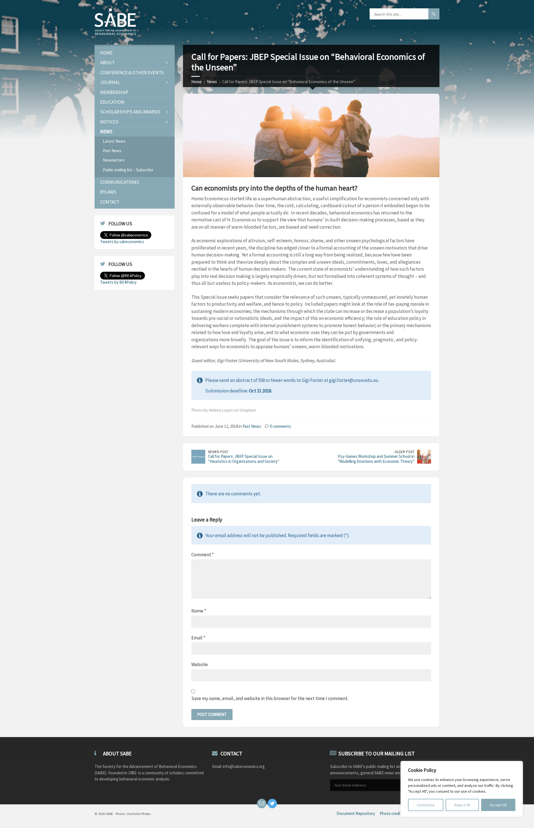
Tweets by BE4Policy (118, 282)
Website (199, 664)
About (107, 63)
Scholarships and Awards (130, 112)
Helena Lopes (221, 410)
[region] (461, 789)
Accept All (498, 804)
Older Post (404, 451)
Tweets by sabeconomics (122, 241)
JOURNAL (110, 82)
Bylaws (108, 192)
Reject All (462, 804)
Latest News (114, 141)
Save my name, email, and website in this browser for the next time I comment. (269, 698)
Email (198, 638)
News (212, 81)
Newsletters (114, 160)
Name (198, 611)
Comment (202, 555)
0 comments (280, 426)
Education (112, 102)
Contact (109, 202)
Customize (426, 804)
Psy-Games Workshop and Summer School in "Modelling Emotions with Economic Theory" (376, 459)
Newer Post (218, 451)
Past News (252, 426)
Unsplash (247, 410)
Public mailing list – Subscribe (128, 169)
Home (196, 81)
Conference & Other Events (132, 73)
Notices (109, 122)
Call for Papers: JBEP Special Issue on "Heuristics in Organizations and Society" (243, 459)
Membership (114, 92)
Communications (119, 182)
